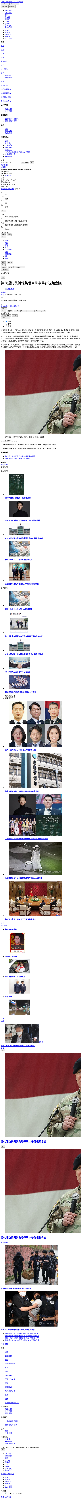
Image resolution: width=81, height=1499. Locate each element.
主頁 (2, 1344)
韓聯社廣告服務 (11, 121)
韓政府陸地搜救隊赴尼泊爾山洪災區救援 (16, 1288)
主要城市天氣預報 (12, 119)
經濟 (2, 53)
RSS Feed (8, 38)
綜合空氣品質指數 (7, 189)
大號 (9, 326)
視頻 (2, 81)
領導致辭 (8, 147)
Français (8, 1468)
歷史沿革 (8, 150)
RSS (6, 129)
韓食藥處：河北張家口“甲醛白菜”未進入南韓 (22, 1333)
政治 (2, 50)
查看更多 (8, 175)
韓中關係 (4, 69)
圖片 (2, 73)
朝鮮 (2, 65)
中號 (9, 324)
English (7, 1460)
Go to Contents (6, 2)
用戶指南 (8, 156)
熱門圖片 (4, 925)
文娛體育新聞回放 (12, 1403)
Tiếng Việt (8, 1470)
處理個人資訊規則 (7, 1474)
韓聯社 (3, 167)
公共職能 (8, 145)
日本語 (7, 1462)
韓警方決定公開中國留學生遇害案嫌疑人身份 (18, 1330)
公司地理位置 (10, 154)
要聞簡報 (8, 1413)
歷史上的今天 (6, 101)
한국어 (7, 1458)
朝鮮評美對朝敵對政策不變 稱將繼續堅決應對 (22, 1336)
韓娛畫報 (8, 77)
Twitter (7, 36)
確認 (3, 277)
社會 (2, 57)
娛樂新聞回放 (6, 93)
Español (7, 1466)
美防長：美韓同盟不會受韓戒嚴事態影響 (20, 456)
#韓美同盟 (4, 165)
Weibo (7, 30)
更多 (2, 923)
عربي (7, 1464)
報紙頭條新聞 (6, 97)
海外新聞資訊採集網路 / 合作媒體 (17, 152)
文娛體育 (4, 61)
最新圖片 (8, 75)
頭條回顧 (4, 85)
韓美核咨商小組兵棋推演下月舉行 (17, 458)
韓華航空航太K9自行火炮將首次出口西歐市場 (22, 1340)
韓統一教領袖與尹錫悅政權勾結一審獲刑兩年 (18, 1046)
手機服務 (8, 131)
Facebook (8, 34)
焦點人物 (8, 109)
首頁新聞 (4, 1242)
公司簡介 (8, 143)
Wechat (7, 32)
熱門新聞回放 (6, 89)
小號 (9, 322)
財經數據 (8, 111)
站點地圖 (8, 133)
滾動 (2, 46)
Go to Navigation (17, 2)
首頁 (6, 141)
